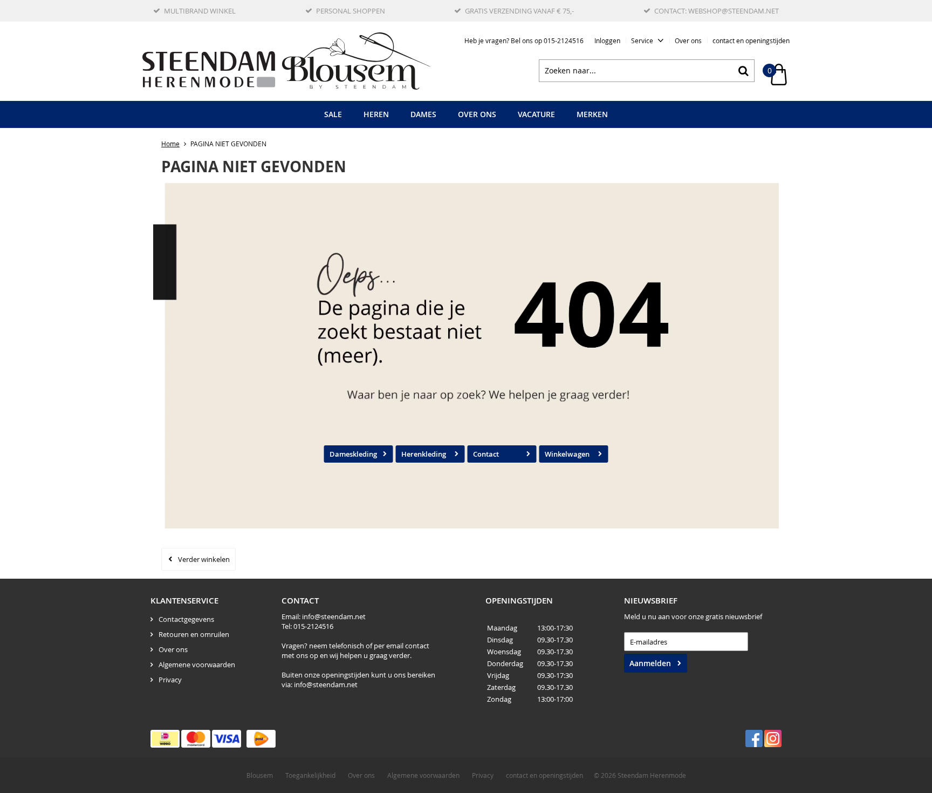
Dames (423, 114)
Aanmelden (650, 663)
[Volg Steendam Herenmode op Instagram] (773, 738)
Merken (592, 114)
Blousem (259, 775)
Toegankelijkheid (310, 775)
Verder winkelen (204, 559)
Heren (376, 114)
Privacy (170, 679)
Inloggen (607, 40)
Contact (486, 454)
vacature (536, 114)
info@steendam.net (334, 616)
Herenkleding (423, 454)
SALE (333, 114)
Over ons (688, 40)
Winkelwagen (567, 454)
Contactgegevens (186, 619)
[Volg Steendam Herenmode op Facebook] (754, 738)
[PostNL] (261, 739)
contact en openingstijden (751, 40)
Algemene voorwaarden (197, 664)
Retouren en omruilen (194, 634)
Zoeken (743, 71)
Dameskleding (353, 454)
